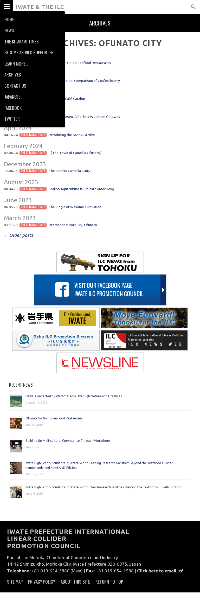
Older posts (18, 235)
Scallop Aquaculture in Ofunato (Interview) (81, 189)
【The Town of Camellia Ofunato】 (76, 153)
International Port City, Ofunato (73, 225)
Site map (15, 581)
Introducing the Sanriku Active (72, 135)
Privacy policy (41, 581)
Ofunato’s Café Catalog (67, 99)
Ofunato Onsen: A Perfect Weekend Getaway (84, 116)
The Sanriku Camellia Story (69, 171)
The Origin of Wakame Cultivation (75, 207)
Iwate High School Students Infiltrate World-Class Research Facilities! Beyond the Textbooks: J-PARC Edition (103, 487)
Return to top (109, 581)
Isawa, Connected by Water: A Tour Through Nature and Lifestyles (73, 396)
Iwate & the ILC (40, 7)
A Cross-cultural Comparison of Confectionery (84, 81)
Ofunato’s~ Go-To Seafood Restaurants (80, 63)
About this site (75, 581)
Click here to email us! (160, 570)
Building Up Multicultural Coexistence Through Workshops (67, 440)
